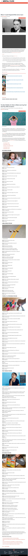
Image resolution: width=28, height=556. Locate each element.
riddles (16, 128)
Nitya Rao (3, 109)
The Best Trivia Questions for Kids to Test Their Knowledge (11, 538)
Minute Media (12, 555)
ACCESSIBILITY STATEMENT (16, 552)
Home (3, 546)
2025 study (4, 133)
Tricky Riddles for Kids (7, 147)
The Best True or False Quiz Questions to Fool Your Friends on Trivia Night (13, 542)
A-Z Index (5, 553)
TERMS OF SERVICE (11, 552)
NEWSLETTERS (15, 551)
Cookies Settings (10, 553)
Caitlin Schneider (4, 16)
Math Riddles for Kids (7, 148)
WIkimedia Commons (9, 33)
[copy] (6, 18)
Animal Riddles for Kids (7, 144)
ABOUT (5, 551)
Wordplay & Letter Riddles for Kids (8, 145)
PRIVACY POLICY (22, 551)
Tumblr (3, 54)
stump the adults (12, 140)
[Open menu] (1, 1)
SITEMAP (21, 552)
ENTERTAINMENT (7, 546)
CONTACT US (10, 551)
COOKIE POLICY (5, 552)
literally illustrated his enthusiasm (16, 52)
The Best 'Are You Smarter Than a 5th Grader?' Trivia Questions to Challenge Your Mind (14, 540)
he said (20, 69)
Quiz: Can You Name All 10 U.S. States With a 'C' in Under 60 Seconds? (12, 541)
